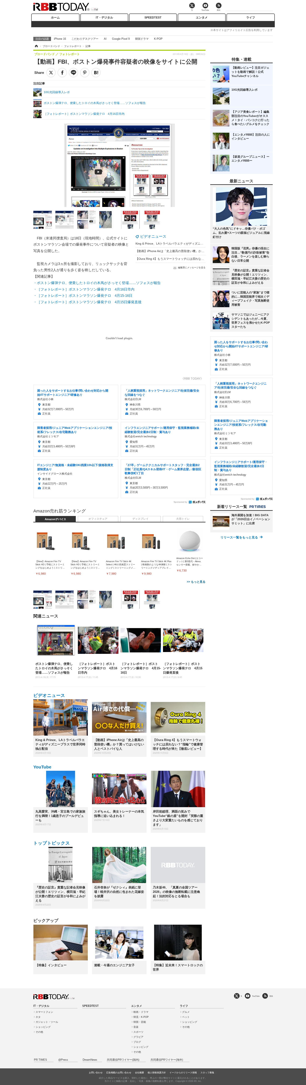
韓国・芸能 (139, 1022)
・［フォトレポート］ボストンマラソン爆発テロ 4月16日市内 (83, 289)
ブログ (137, 1041)
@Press (63, 1059)
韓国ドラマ (142, 38)
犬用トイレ (183, 518)
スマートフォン (44, 1012)
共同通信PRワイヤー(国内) (123, 1059)
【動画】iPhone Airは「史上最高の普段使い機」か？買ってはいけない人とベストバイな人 (195, 251)
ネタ (38, 1017)
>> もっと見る (196, 581)
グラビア (138, 1037)
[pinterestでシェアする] (84, 72)
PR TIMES (40, 1059)
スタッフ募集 (207, 1072)
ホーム (55, 17)
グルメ (186, 1012)
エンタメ (202, 17)
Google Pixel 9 (121, 38)
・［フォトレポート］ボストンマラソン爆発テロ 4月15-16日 (82, 296)
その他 (39, 1032)
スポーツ (138, 1032)
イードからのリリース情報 (183, 1072)
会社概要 (139, 1072)
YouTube (42, 767)
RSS (271, 996)
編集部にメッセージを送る (191, 267)
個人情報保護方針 (157, 1072)
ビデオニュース (153, 236)
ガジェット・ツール (47, 1022)
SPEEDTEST (153, 17)
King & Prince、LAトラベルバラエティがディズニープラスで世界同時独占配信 (187, 243)
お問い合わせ (96, 1072)
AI (105, 38)
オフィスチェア (97, 518)
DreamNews (90, 1059)
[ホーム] (36, 46)
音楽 (135, 1027)
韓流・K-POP (141, 1017)
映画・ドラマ (140, 1012)
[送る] (73, 72)
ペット (186, 1017)
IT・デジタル (104, 17)
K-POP (158, 38)
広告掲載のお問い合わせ (118, 1072)
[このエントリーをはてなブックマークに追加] (96, 72)
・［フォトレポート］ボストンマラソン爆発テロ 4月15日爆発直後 (87, 302)
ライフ (250, 17)
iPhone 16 (60, 38)
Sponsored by (180, 502)
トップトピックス (51, 843)
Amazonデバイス (55, 519)
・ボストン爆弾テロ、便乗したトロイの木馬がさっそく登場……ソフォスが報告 (97, 283)
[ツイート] (51, 72)
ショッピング (43, 1027)
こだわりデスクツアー (84, 38)
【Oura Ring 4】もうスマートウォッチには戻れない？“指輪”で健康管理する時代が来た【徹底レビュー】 (204, 258)
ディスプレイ (140, 518)
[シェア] (62, 72)
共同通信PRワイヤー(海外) (167, 1059)
